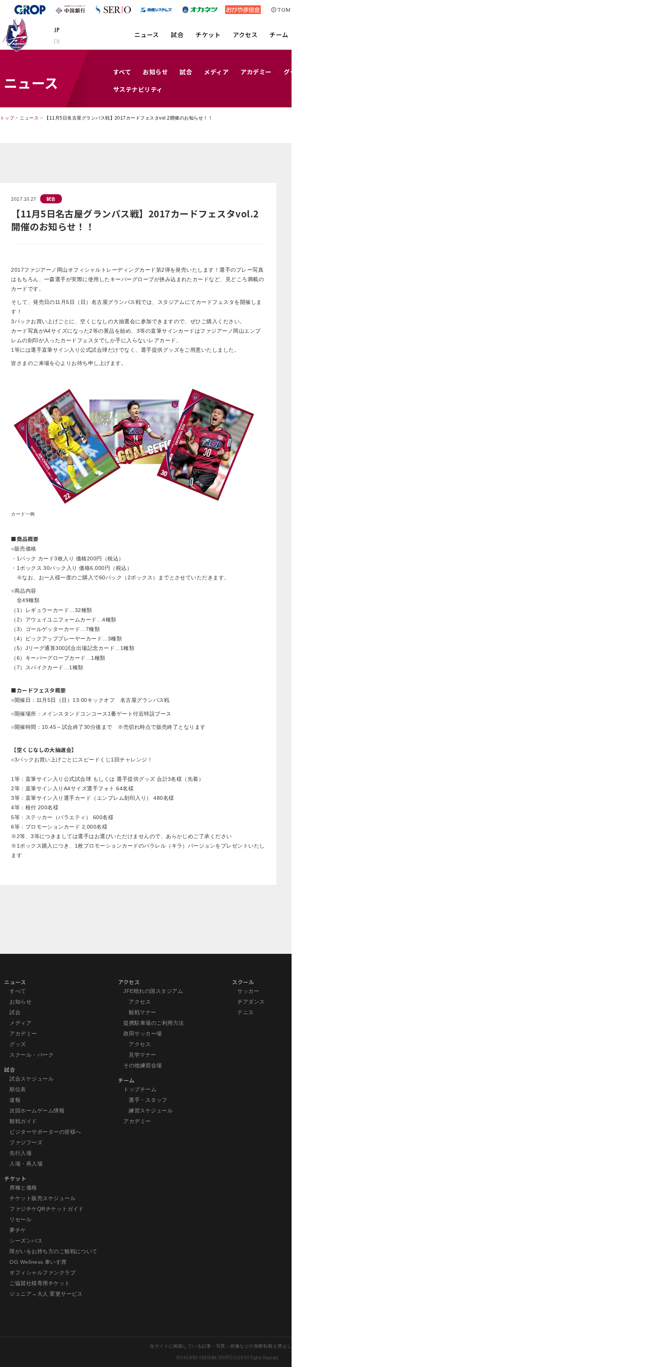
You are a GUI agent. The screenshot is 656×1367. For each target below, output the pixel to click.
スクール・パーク (31, 1055)
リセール (20, 1219)
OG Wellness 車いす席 (38, 1262)
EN (57, 41)
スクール (243, 982)
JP (57, 29)
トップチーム (139, 1089)
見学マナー (142, 1055)
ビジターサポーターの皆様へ (45, 1132)
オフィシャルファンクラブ (42, 1272)
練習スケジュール (151, 1110)
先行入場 (20, 1153)
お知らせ (155, 71)
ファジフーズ (26, 1142)
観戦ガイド (23, 1121)
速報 (14, 1100)
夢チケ (17, 1230)
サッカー (248, 991)
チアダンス (251, 1002)
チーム (279, 34)
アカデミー (255, 71)
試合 (177, 34)
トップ (7, 118)
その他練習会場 (142, 1065)
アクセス (245, 34)
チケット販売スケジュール (42, 1198)
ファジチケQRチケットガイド (46, 1209)
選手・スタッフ (148, 1100)
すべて (122, 71)
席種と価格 (23, 1188)
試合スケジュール (31, 1079)
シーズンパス (26, 1241)
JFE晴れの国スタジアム (153, 991)
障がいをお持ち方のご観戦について (53, 1251)
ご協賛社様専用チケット (39, 1283)
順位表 (17, 1089)
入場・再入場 (26, 1164)
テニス (245, 1012)
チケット (208, 34)
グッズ (17, 1044)
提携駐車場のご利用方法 (153, 1023)
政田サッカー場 (142, 1033)
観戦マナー (142, 1012)
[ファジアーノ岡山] (16, 34)
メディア (216, 71)
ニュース (146, 34)
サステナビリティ (138, 89)
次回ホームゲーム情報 (37, 1110)
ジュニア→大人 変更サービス (46, 1294)
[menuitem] (146, 38)
